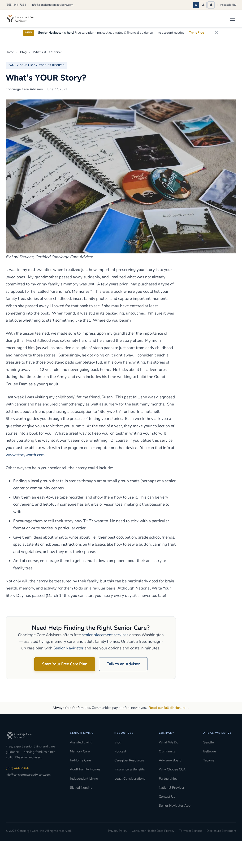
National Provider (171, 787)
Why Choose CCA (172, 769)
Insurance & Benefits (129, 769)
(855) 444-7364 (16, 5)
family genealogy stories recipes (37, 65)
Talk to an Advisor (123, 664)
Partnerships (168, 778)
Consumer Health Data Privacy (153, 831)
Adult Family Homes (85, 769)
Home (10, 52)
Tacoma (208, 760)
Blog (23, 52)
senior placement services (105, 635)
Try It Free (198, 32)
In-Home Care (80, 760)
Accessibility (228, 5)
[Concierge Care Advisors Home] (23, 19)
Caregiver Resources (129, 760)
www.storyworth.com (25, 455)
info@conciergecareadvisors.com (52, 5)
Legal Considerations (129, 778)
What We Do (168, 742)
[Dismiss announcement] (216, 33)
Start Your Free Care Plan (64, 664)
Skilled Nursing (81, 787)
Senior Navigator (68, 648)
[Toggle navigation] (232, 19)
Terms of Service (190, 831)
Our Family (167, 751)
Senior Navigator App (174, 805)
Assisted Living (81, 742)
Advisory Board (170, 760)
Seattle (208, 742)
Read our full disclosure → (169, 707)
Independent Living (84, 778)
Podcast (120, 751)
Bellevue (209, 751)
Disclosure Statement (221, 831)
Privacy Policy (117, 831)
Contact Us (167, 796)
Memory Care (80, 751)
